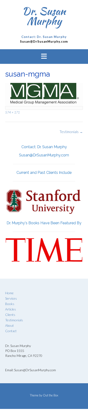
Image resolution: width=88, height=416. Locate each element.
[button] (44, 56)
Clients (10, 315)
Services (11, 298)
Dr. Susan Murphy (44, 16)
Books (9, 304)
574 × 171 (12, 112)
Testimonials (71, 132)
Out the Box (50, 395)
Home (9, 293)
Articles (10, 309)
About (9, 325)
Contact (11, 331)
